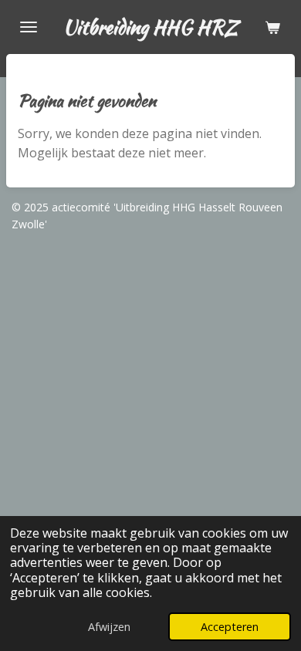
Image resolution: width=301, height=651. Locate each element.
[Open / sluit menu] (29, 27)
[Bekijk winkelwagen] (272, 27)
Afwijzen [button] (109, 626)
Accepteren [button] (230, 626)
